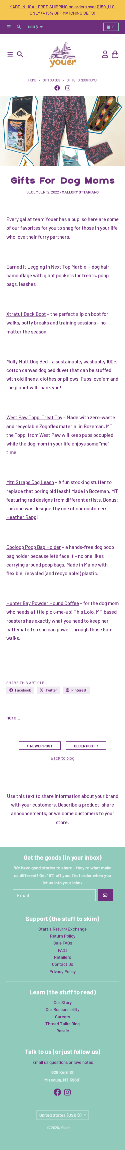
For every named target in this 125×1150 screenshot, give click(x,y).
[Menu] (10, 54)
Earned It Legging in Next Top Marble (46, 267)
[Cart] (115, 54)
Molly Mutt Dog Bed (27, 361)
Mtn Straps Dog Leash (30, 482)
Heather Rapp (21, 517)
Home (32, 80)
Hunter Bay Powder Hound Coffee (42, 603)
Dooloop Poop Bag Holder (33, 547)
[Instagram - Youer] (68, 88)
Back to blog (62, 758)
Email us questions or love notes (62, 1062)
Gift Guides (51, 80)
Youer (65, 1127)
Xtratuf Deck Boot (26, 314)
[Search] (20, 54)
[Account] (105, 54)
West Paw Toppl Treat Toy (34, 417)
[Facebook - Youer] (57, 88)
